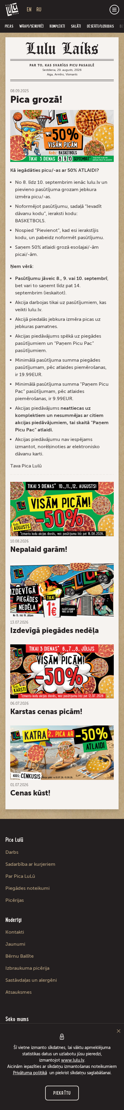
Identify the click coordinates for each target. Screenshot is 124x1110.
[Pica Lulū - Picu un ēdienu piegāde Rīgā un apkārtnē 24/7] (12, 9)
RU (39, 9)
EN (29, 9)
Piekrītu (62, 1093)
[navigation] (114, 9)
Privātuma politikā (30, 1072)
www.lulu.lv (72, 1060)
